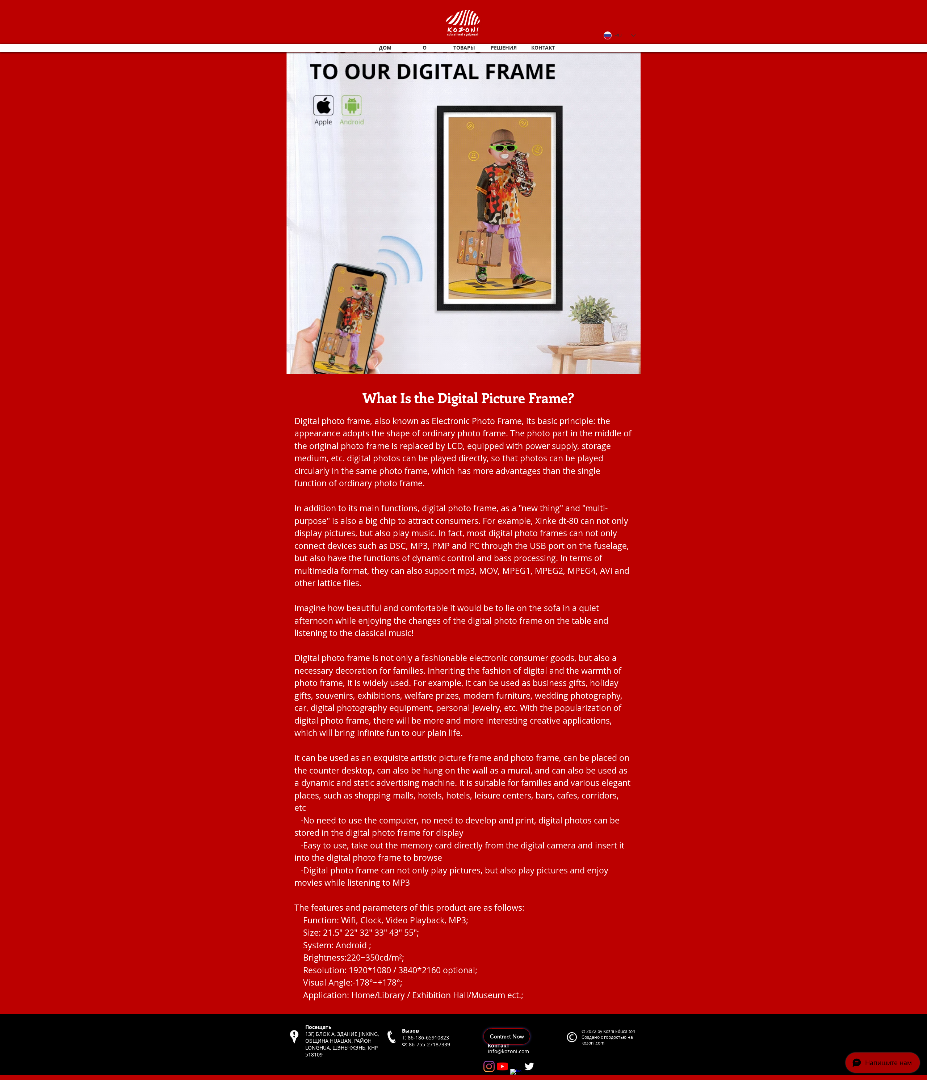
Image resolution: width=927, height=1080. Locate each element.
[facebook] (515, 1074)
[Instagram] (489, 1066)
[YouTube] (502, 1066)
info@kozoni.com (508, 1051)
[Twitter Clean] (529, 1066)
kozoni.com (593, 1043)
